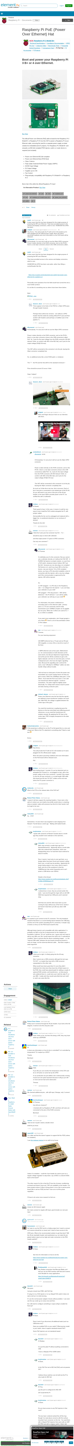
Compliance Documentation (55, 43)
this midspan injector (37, 1140)
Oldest (40, 249)
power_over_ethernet (61, 197)
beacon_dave (37, 303)
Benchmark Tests (53, 46)
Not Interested (35, 1442)
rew (39, 630)
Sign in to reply (27, 215)
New (68, 20)
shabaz (35, 504)
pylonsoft (30, 1219)
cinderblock (37, 452)
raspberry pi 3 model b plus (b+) (41, 197)
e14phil (10, 1000)
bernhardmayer (32, 1045)
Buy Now (25, 134)
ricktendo (30, 788)
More (36, 20)
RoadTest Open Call (38, 1428)
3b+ (49, 193)
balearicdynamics (52, 230)
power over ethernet (31, 193)
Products (11, 17)
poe (27, 197)
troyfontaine (37, 831)
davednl (30, 1286)
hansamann (31, 1226)
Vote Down (31, 299)
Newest (52, 249)
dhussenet (31, 239)
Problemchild (42, 1267)
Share (10, 988)
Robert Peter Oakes (33, 798)
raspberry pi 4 (59, 193)
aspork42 (30, 1133)
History (33, 207)
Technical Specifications (37, 43)
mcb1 (29, 220)
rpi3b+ (27, 201)
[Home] (10, 5)
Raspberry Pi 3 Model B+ (41, 41)
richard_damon (43, 694)
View (71, 1442)
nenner (35, 530)
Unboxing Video (41, 46)
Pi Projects (36, 50)
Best (46, 249)
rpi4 (42, 193)
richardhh (30, 814)
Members (25, 1438)
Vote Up (28, 299)
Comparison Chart (48, 48)
